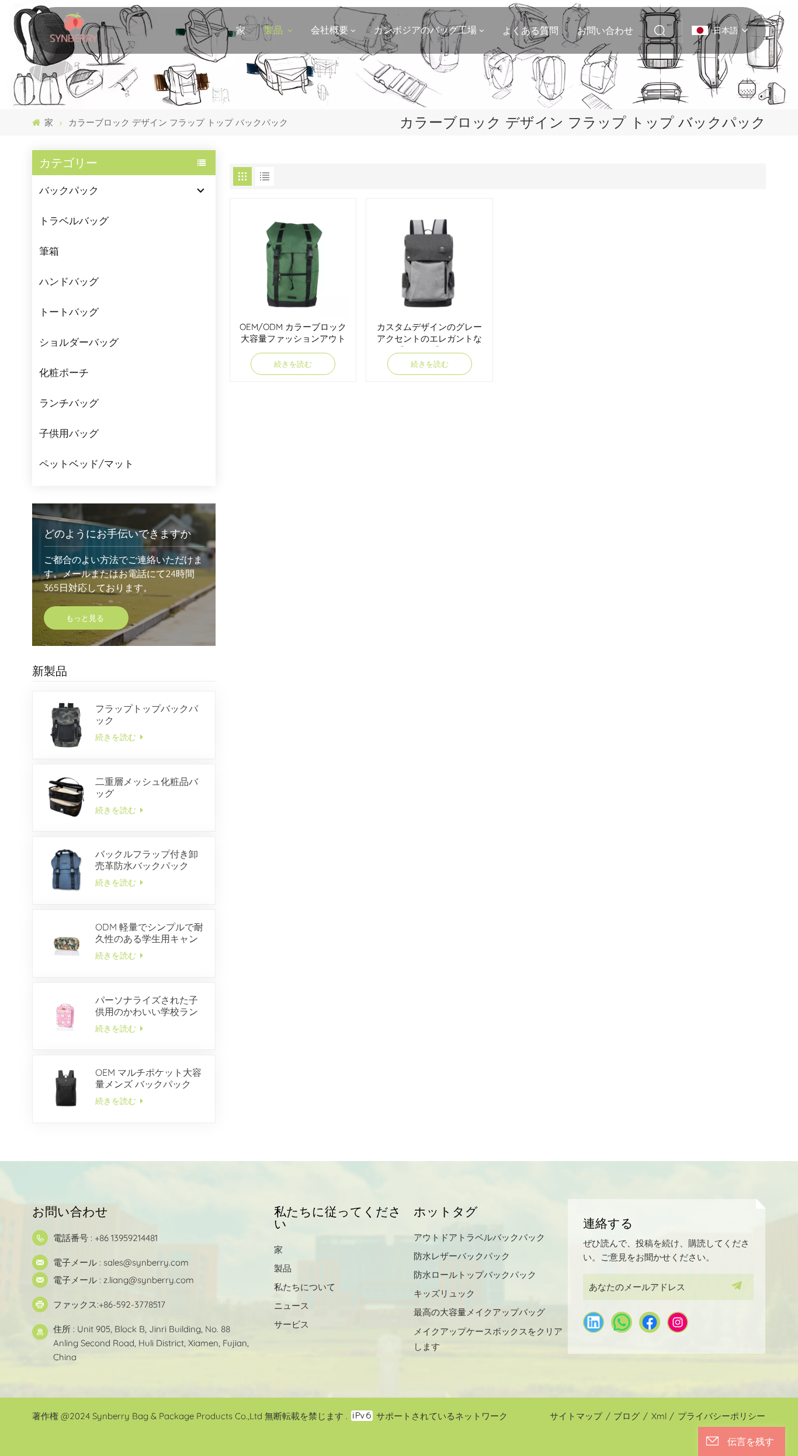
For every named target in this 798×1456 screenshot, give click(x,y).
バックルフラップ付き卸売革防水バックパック (146, 859)
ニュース (291, 1305)
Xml (659, 1416)
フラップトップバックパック (146, 714)
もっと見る (86, 618)
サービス (291, 1324)
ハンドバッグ (69, 281)
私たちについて (304, 1286)
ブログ (626, 1416)
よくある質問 (530, 30)
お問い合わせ (605, 30)
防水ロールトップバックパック (475, 1274)
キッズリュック (444, 1293)
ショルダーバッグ (79, 342)
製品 (274, 30)
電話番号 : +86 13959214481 (105, 1237)
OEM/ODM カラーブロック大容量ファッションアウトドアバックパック (293, 334)
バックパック (69, 190)
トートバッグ (69, 311)
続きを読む (116, 737)
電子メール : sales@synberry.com (121, 1262)
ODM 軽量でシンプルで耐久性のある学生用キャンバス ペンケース (149, 932)
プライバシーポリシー (721, 1416)
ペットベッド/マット (86, 463)
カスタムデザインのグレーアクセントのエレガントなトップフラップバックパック (429, 334)
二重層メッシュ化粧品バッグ (146, 787)
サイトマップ (576, 1416)
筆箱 (49, 251)
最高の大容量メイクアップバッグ (479, 1312)
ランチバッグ (69, 403)
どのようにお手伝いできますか (117, 533)
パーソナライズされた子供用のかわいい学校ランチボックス (146, 1005)
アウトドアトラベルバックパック (479, 1237)
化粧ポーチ (64, 372)
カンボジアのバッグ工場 (425, 30)
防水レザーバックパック (462, 1256)
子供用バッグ (69, 433)
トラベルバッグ (74, 220)
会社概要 (329, 30)
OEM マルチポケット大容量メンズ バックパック (148, 1078)
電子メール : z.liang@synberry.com (123, 1279)
